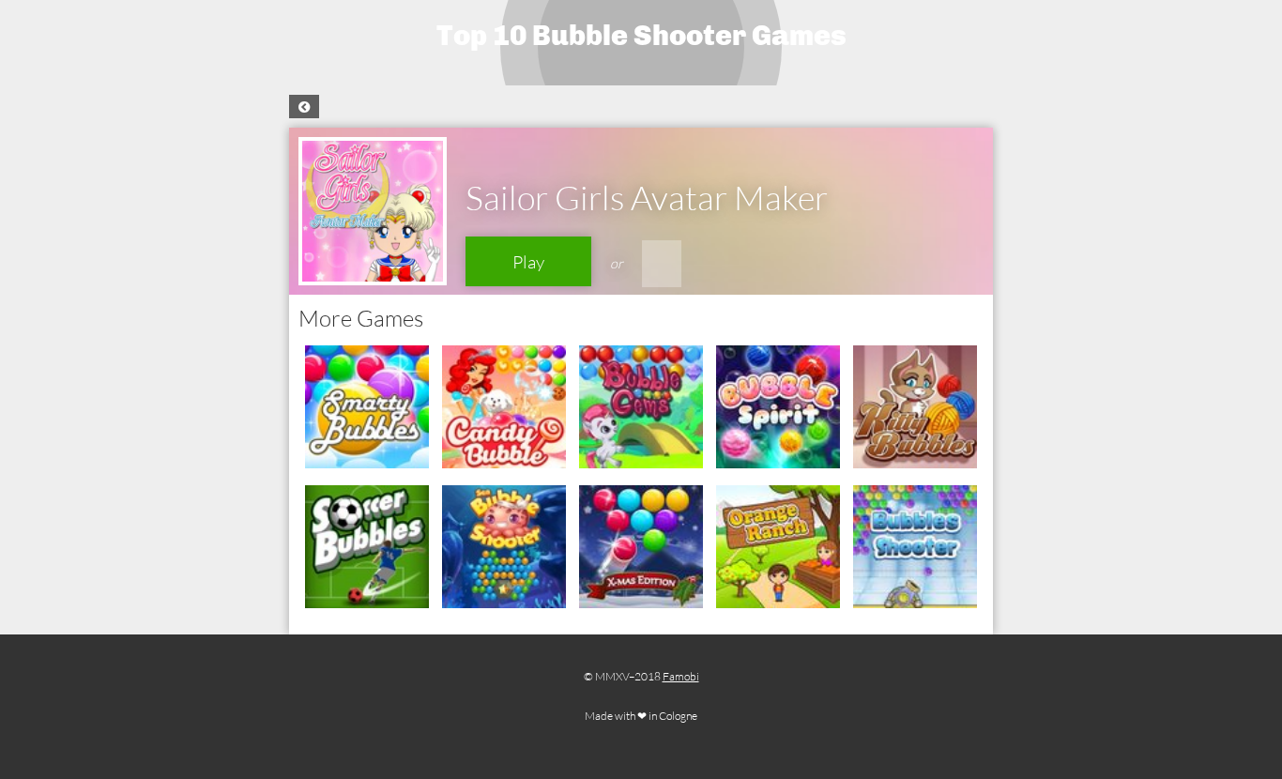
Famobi (681, 676)
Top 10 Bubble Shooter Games (641, 36)
